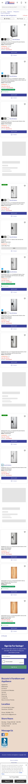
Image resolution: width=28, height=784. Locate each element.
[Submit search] (24, 7)
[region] (14, 773)
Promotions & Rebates (7, 690)
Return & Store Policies (7, 700)
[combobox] (20, 18)
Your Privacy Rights (14, 777)
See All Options (16, 39)
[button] (2, 2)
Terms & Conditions (14, 760)
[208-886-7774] (21, 2)
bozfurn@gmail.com (10, 714)
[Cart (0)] (25, 2)
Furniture (4, 688)
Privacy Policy (14, 762)
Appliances (9, 11)
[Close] (26, 765)
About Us (4, 694)
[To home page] (10, 2)
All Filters (8, 18)
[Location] (17, 2)
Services (3, 692)
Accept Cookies (20, 781)
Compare (15, 55)
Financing (4, 696)
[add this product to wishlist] (25, 25)
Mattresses (4, 686)
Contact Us (4, 698)
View (14, 248)
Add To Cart (14, 52)
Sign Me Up (14, 667)
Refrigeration (16, 11)
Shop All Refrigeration (5, 13)
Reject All (7, 781)
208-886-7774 (9, 712)
